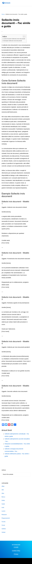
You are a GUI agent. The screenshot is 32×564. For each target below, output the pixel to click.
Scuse (3, 525)
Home (3, 14)
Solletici (4, 528)
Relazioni (4, 514)
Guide (3, 504)
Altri (3, 489)
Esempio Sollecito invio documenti (13, 40)
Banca (3, 497)
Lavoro (3, 511)
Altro (3, 493)
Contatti (16, 547)
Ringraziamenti (6, 518)
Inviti (3, 507)
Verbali (3, 532)
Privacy (16, 554)
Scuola (3, 521)
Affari (3, 486)
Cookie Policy (16, 550)
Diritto (3, 500)
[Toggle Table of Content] (23, 36)
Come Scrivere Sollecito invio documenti (14, 38)
